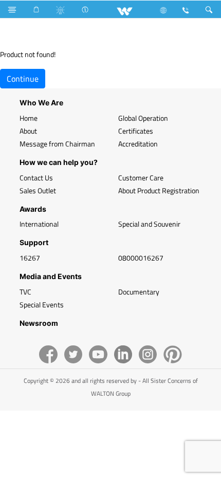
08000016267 (140, 257)
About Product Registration (158, 190)
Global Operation (143, 118)
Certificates (135, 130)
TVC (25, 291)
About (28, 130)
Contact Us (36, 177)
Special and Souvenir (149, 223)
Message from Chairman (57, 143)
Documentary (138, 291)
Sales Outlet (38, 190)
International (39, 223)
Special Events (42, 304)
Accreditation (138, 143)
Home (29, 118)
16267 (30, 257)
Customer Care (140, 177)
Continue (23, 78)
